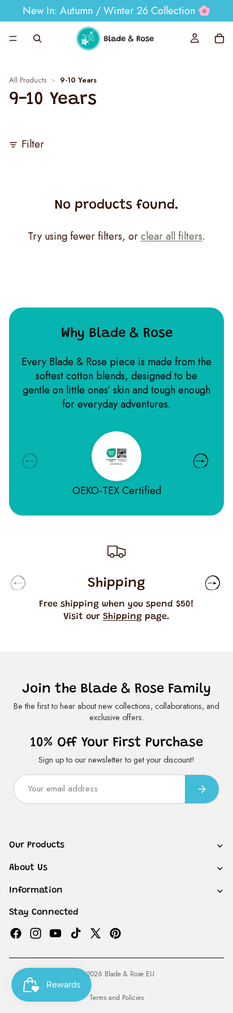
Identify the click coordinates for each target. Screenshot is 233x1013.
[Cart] (219, 38)
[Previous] (30, 461)
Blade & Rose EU (129, 974)
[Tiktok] (76, 933)
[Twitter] (95, 933)
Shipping (122, 616)
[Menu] (13, 38)
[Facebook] (16, 933)
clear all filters (171, 236)
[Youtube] (55, 933)
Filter (32, 144)
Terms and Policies (116, 998)
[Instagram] (35, 933)
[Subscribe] (202, 789)
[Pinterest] (115, 933)
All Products (27, 80)
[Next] (201, 461)
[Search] (37, 38)
